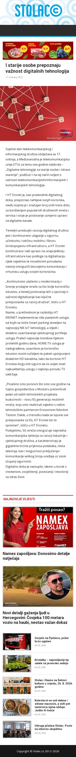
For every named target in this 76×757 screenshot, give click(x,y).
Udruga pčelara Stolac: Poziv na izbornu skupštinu (53, 727)
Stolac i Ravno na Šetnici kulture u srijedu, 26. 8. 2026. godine (54, 683)
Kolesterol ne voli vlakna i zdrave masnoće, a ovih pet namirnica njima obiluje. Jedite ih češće (52, 705)
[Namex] (38, 51)
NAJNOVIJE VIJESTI (19, 499)
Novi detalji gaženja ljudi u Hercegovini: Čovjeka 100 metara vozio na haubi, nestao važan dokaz (35, 618)
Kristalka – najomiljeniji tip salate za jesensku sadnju (52, 661)
